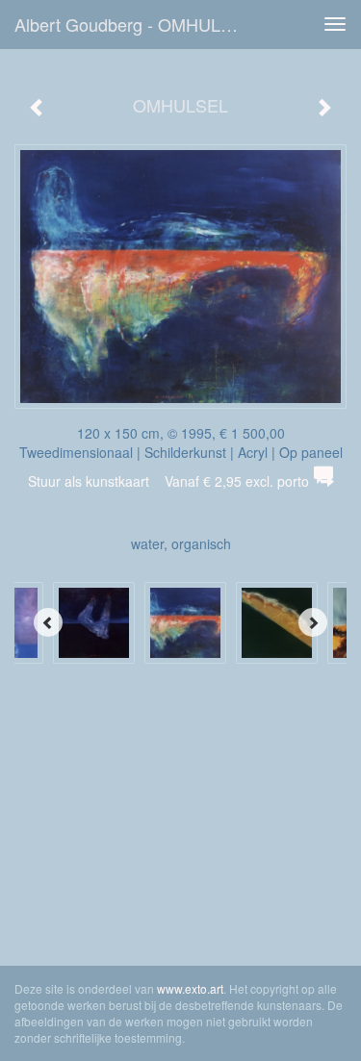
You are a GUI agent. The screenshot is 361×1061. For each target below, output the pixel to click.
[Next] (312, 622)
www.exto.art (190, 988)
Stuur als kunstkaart (168, 481)
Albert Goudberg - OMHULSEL (133, 24)
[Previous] (48, 622)
